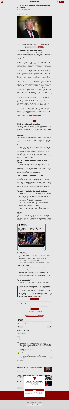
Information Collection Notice (34, 393)
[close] (43, 377)
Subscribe (34, 390)
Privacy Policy (41, 393)
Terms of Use (39, 392)
